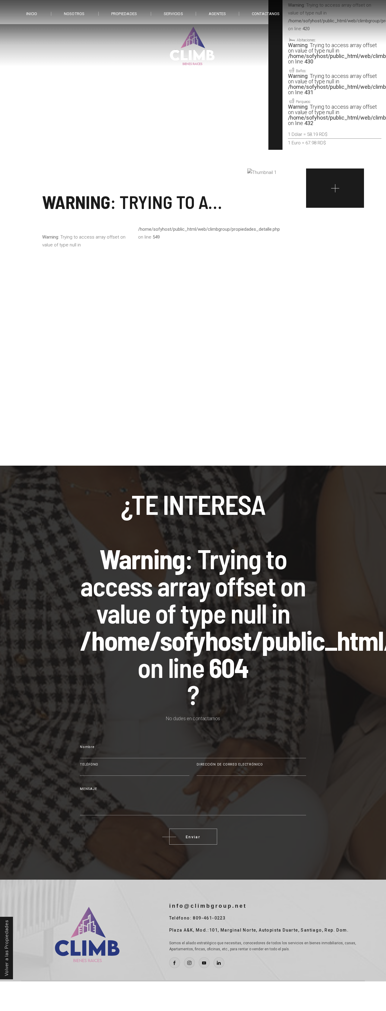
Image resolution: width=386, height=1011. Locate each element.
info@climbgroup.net (208, 906)
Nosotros (74, 14)
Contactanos (266, 14)
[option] (193, 96)
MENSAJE (88, 789)
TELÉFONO (89, 764)
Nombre (87, 747)
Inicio (31, 14)
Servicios (173, 14)
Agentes (217, 14)
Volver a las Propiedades (6, 948)
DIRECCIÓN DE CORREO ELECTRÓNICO (230, 764)
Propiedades (124, 14)
